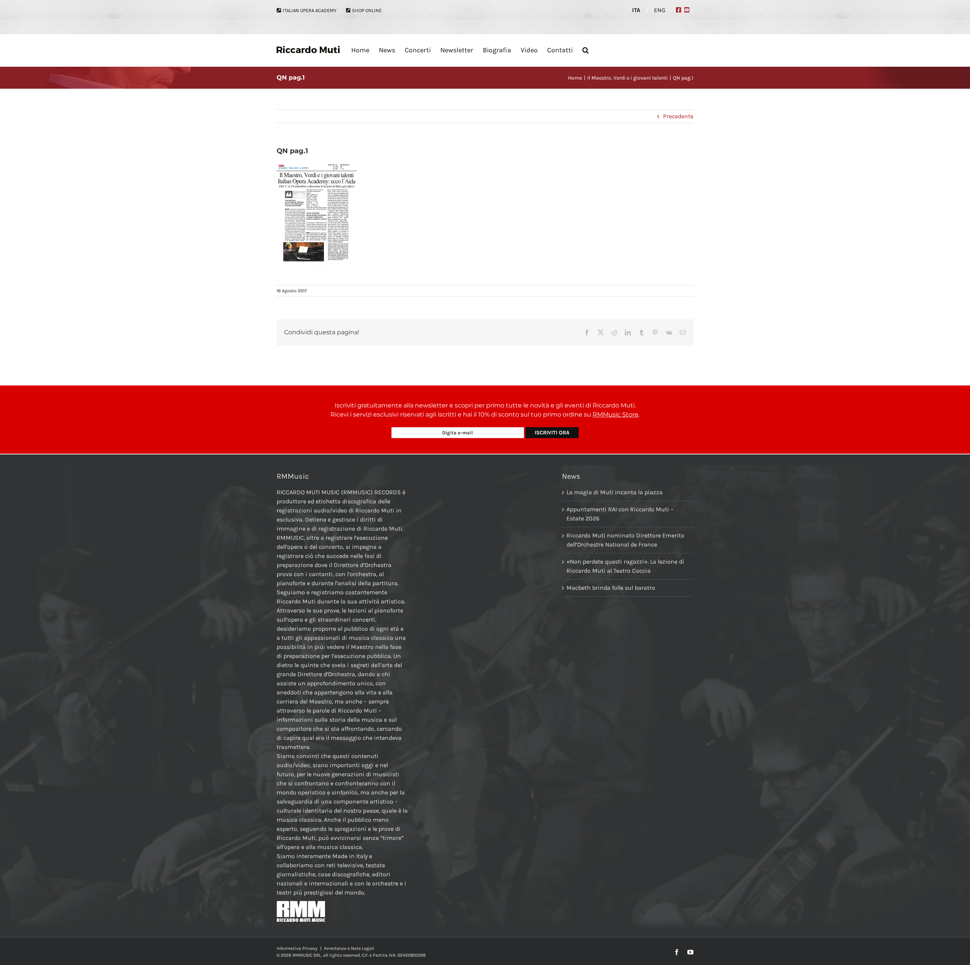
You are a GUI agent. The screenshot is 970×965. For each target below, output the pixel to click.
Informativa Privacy (297, 948)
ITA (636, 10)
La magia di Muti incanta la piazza (614, 492)
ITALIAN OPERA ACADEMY (309, 10)
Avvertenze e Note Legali (349, 948)
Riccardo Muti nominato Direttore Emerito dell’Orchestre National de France (625, 540)
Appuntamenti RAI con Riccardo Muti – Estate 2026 (620, 514)
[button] (585, 50)
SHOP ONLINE (367, 10)
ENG (659, 10)
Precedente (678, 116)
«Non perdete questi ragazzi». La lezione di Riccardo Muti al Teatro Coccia (625, 566)
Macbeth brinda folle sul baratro (610, 587)
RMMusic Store (615, 414)
